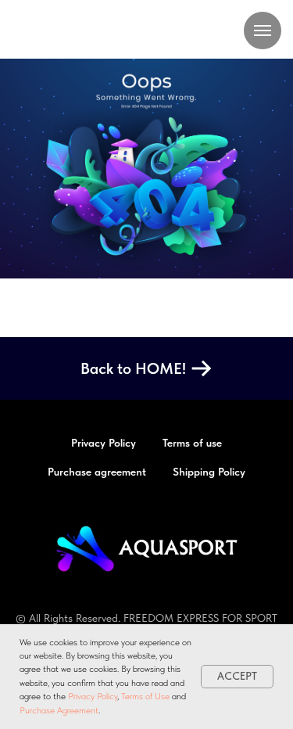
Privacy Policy (92, 696)
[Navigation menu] (262, 30)
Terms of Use (145, 696)
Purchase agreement (97, 471)
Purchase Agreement (59, 710)
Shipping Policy (209, 471)
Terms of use (192, 442)
